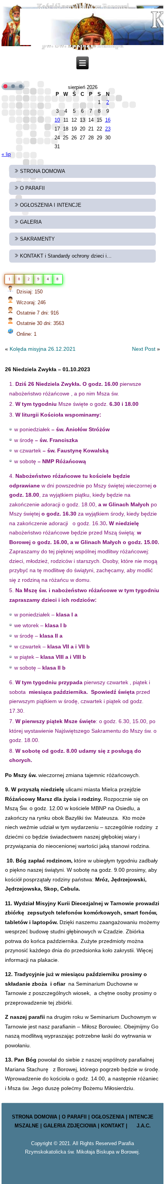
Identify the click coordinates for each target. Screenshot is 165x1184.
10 (57, 120)
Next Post (143, 349)
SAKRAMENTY (37, 239)
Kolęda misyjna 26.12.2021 (43, 349)
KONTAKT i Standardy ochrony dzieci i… (66, 256)
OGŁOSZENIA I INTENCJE (50, 205)
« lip (6, 154)
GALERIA (31, 222)
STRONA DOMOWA (42, 171)
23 (108, 129)
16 (108, 120)
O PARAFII (32, 188)
